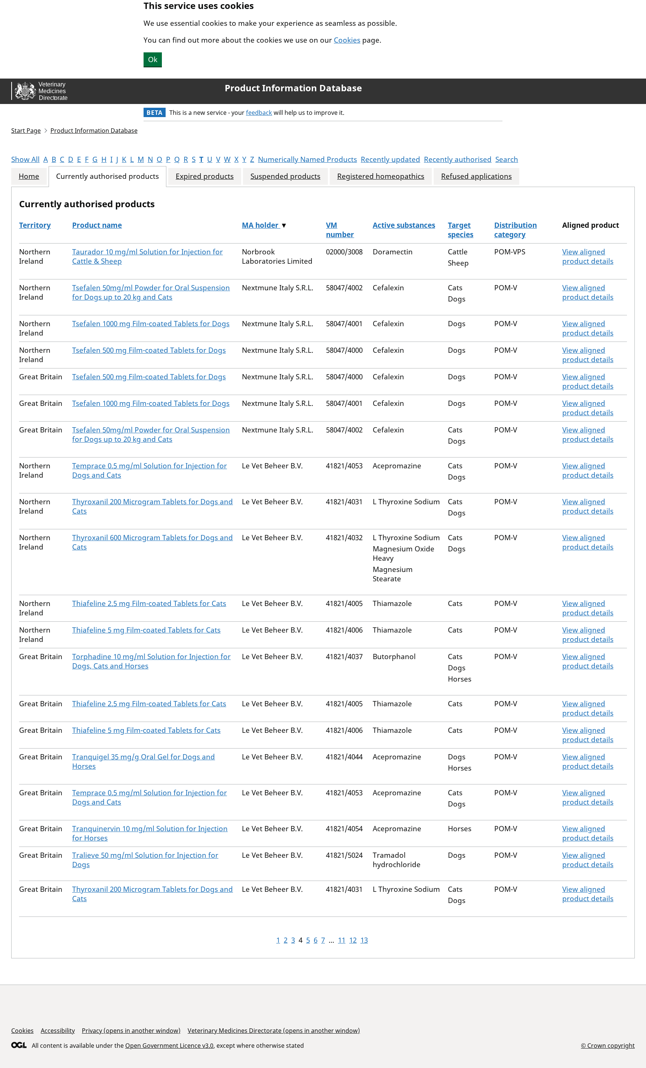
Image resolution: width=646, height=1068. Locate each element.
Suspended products (285, 176)
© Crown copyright (608, 1045)
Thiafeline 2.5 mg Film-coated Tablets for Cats (149, 603)
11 (341, 940)
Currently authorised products (107, 176)
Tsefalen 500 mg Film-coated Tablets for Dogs (149, 350)
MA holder (261, 225)
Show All (25, 159)
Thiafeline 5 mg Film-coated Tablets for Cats (146, 630)
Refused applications (476, 176)
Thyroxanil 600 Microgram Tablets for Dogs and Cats (152, 542)
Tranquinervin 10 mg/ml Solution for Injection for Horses (150, 833)
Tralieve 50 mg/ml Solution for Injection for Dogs (145, 859)
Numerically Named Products (307, 159)
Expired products (205, 176)
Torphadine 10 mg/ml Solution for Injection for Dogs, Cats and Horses (151, 661)
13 (364, 940)
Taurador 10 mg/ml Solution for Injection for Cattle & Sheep (147, 256)
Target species (460, 229)
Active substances (404, 225)
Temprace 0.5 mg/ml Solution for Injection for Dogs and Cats (149, 470)
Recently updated (390, 159)
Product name (97, 225)
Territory (35, 225)
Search (506, 159)
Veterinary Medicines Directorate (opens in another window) (274, 1030)
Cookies (347, 40)
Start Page (26, 130)
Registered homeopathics (380, 176)
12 (353, 940)
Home (29, 176)
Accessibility (58, 1030)
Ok (152, 59)
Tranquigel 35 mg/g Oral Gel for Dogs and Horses (143, 761)
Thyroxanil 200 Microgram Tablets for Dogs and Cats (152, 506)
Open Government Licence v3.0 (169, 1045)
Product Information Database (293, 88)
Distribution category (515, 229)
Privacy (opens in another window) (131, 1030)
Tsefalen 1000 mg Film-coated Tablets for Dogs (151, 323)
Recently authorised (458, 159)
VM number (340, 229)
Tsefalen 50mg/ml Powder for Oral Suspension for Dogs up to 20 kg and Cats (151, 292)
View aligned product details (587, 256)
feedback (259, 112)
